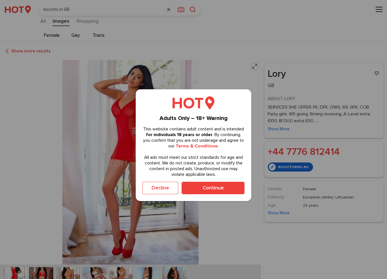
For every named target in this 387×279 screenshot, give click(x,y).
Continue (213, 188)
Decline (160, 188)
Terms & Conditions (197, 146)
